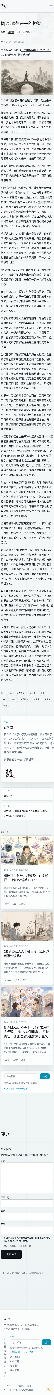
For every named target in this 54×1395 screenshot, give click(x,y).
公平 (25, 979)
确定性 (47, 699)
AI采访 (22, 904)
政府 (7, 1060)
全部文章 (14, 1369)
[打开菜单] (51, 6)
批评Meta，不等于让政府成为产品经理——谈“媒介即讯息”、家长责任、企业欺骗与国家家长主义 (26, 1031)
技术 (7, 904)
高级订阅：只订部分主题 (17, 1088)
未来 (43, 693)
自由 (14, 904)
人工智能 (21, 693)
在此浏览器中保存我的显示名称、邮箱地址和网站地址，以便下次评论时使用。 (28, 1239)
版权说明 (29, 759)
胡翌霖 (11, 32)
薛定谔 (36, 699)
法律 (23, 1060)
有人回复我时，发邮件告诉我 (17, 1246)
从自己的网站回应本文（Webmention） (25, 1272)
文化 (10, 693)
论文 (34, 197)
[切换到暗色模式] (48, 1389)
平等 (18, 979)
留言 (5, 1375)
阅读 (14, 699)
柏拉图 (33, 693)
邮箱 (3, 1210)
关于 (5, 1367)
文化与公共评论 (23, 31)
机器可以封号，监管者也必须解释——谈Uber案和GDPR (26, 877)
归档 (5, 1360)
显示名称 (5, 1197)
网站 (3, 1224)
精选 (5, 1352)
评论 (3, 1160)
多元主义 (8, 979)
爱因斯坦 (25, 699)
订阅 (45, 1076)
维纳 (5, 705)
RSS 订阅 (14, 1361)
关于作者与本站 (13, 759)
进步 (5, 699)
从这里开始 (15, 1356)
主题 (5, 1345)
